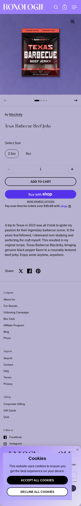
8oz (28, 153)
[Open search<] (56, 7)
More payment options (40, 202)
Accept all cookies (37, 480)
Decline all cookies (37, 491)
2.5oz (12, 153)
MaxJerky (15, 114)
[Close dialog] (77, 450)
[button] (76, 100)
